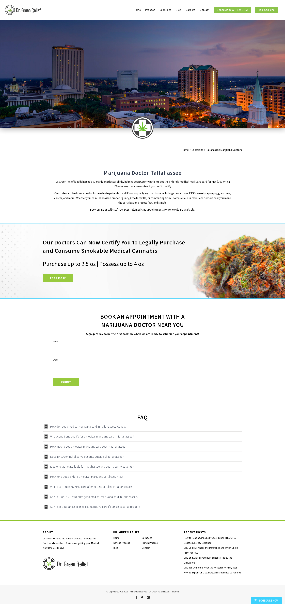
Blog (115, 547)
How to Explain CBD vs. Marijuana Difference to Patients (212, 572)
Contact (146, 547)
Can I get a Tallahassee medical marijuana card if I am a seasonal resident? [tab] (96, 507)
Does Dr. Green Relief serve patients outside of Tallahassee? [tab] (87, 456)
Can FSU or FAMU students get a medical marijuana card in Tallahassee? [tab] (94, 497)
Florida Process (150, 542)
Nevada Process (121, 542)
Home (116, 537)
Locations (147, 537)
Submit (66, 382)
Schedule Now (268, 600)
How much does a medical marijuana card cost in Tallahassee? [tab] (88, 446)
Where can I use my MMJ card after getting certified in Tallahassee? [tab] (91, 487)
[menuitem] (137, 10)
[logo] (40, 10)
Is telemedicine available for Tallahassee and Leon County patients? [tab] (92, 466)
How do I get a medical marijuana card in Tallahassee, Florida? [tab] (88, 426)
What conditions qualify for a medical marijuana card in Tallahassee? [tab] (92, 436)
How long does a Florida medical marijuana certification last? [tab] (87, 476)
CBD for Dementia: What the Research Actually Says (210, 567)
